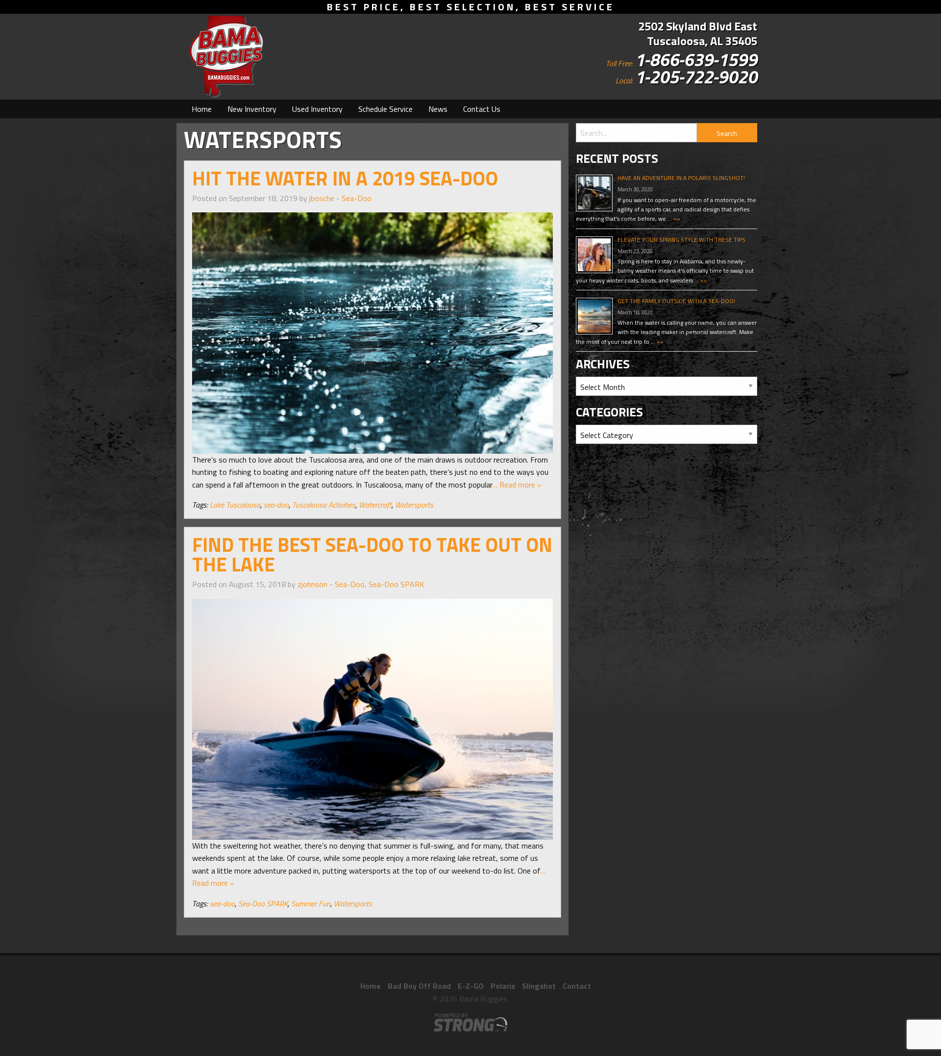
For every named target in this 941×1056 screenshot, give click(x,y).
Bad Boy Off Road (419, 986)
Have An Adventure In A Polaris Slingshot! (681, 177)
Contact (577, 986)
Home (202, 109)
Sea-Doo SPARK (396, 584)
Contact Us (481, 109)
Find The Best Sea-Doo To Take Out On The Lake (372, 554)
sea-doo (276, 505)
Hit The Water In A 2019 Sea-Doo (345, 178)
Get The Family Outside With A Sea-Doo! (676, 301)
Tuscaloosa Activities (323, 505)
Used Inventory (317, 109)
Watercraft (375, 505)
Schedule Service (385, 109)
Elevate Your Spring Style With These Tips (681, 239)
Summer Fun (310, 903)
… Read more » (517, 484)
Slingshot (539, 986)
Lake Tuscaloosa (235, 505)
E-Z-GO (471, 986)
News (437, 109)
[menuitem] (202, 109)
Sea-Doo (356, 198)
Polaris (503, 986)
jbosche (321, 198)
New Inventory (251, 109)
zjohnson (312, 584)
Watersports (414, 505)
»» (676, 218)
